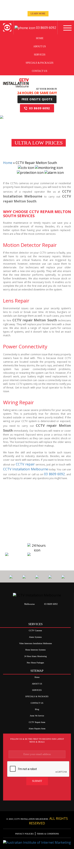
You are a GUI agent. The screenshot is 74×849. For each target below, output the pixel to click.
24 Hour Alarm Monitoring (35, 656)
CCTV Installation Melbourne (25, 469)
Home (39, 38)
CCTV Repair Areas (37, 722)
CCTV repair (25, 464)
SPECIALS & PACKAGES (39, 62)
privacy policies (24, 834)
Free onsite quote (37, 99)
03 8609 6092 (39, 108)
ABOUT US (39, 46)
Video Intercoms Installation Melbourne (35, 643)
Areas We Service (37, 716)
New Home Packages (35, 663)
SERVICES (39, 54)
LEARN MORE (38, 13)
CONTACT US (39, 71)
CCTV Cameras (35, 630)
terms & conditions (47, 834)
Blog (37, 709)
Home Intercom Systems (35, 650)
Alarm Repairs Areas (37, 728)
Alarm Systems (35, 637)
